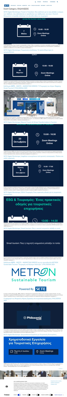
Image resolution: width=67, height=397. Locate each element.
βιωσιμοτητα (24, 5)
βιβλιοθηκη (43, 5)
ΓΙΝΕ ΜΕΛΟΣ (45, 1)
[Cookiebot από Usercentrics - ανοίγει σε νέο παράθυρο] (6, 395)
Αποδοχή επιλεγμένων (55, 382)
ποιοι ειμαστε (13, 5)
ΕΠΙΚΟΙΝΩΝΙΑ (52, 1)
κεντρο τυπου (49, 5)
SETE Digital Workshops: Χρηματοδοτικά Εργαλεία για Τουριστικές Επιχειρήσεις (30, 335)
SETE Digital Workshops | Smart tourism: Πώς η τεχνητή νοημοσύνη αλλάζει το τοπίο (32, 228)
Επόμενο (61, 368)
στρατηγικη (19, 5)
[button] (35, 2)
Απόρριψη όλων (54, 384)
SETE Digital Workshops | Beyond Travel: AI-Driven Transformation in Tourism (30, 122)
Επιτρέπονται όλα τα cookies (56, 381)
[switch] (28, 395)
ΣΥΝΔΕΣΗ (39, 1)
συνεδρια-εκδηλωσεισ (35, 5)
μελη (29, 5)
